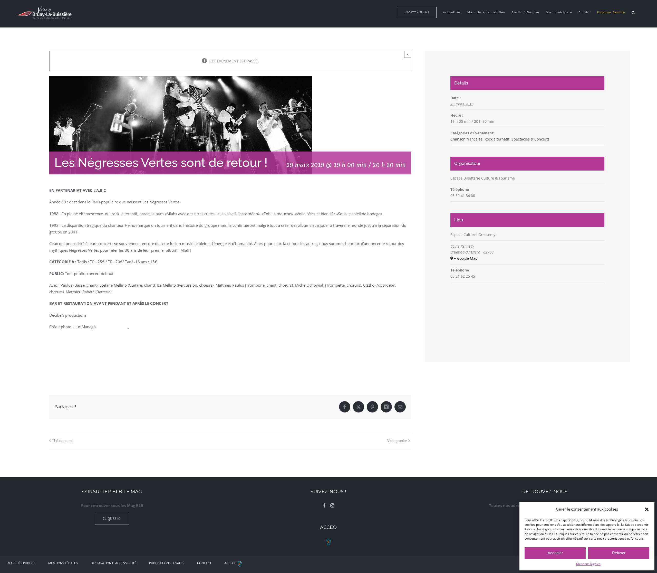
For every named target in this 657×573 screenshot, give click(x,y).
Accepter (555, 553)
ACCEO (229, 563)
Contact (204, 563)
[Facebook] (324, 505)
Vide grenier (397, 440)
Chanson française (466, 139)
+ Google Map (466, 258)
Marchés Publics (21, 563)
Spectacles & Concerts (530, 139)
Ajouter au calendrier (75, 363)
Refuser (618, 553)
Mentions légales (588, 564)
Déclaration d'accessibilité (113, 563)
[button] (646, 509)
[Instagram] (332, 505)
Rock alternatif (497, 139)
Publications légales (166, 563)
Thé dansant (62, 440)
